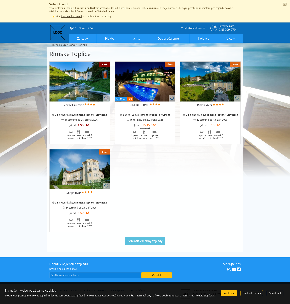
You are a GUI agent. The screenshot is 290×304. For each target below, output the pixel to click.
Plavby (109, 38)
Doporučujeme (168, 38)
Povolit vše (229, 293)
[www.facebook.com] (239, 269)
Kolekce (203, 38)
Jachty (136, 38)
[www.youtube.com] (234, 269)
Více (229, 38)
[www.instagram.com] (229, 269)
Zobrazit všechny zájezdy (145, 241)
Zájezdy (82, 38)
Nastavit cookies (252, 293)
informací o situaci (71, 16)
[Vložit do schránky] (106, 98)
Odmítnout (275, 293)
